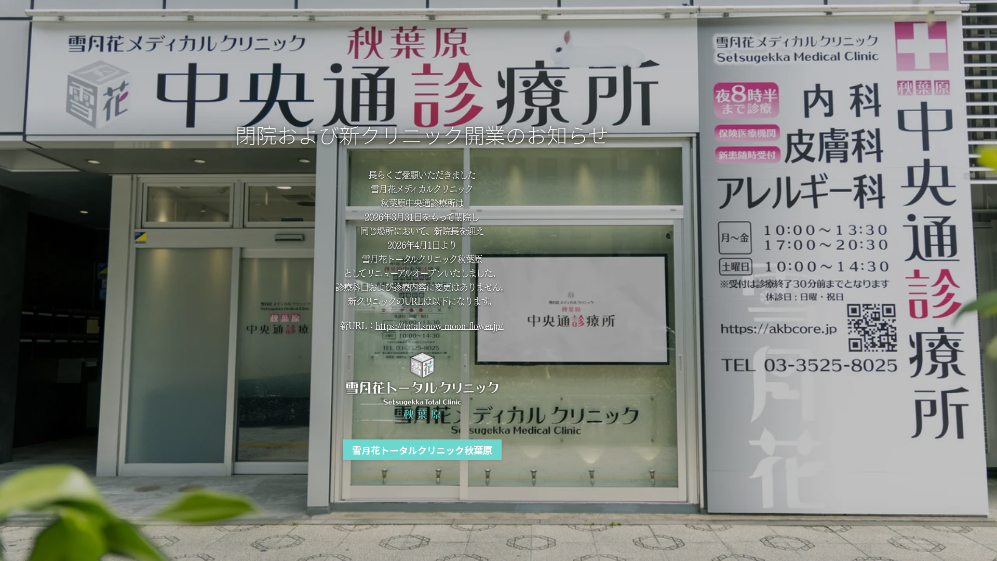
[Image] (422, 386)
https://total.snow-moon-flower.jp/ (439, 325)
